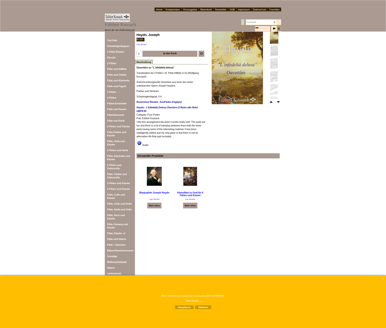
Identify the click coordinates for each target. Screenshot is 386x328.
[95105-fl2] (274, 76)
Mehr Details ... (193, 300)
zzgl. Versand (141, 44)
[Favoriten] (201, 54)
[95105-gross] (274, 51)
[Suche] (279, 22)
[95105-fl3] (274, 89)
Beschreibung (144, 62)
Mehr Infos (154, 205)
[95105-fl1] (274, 63)
